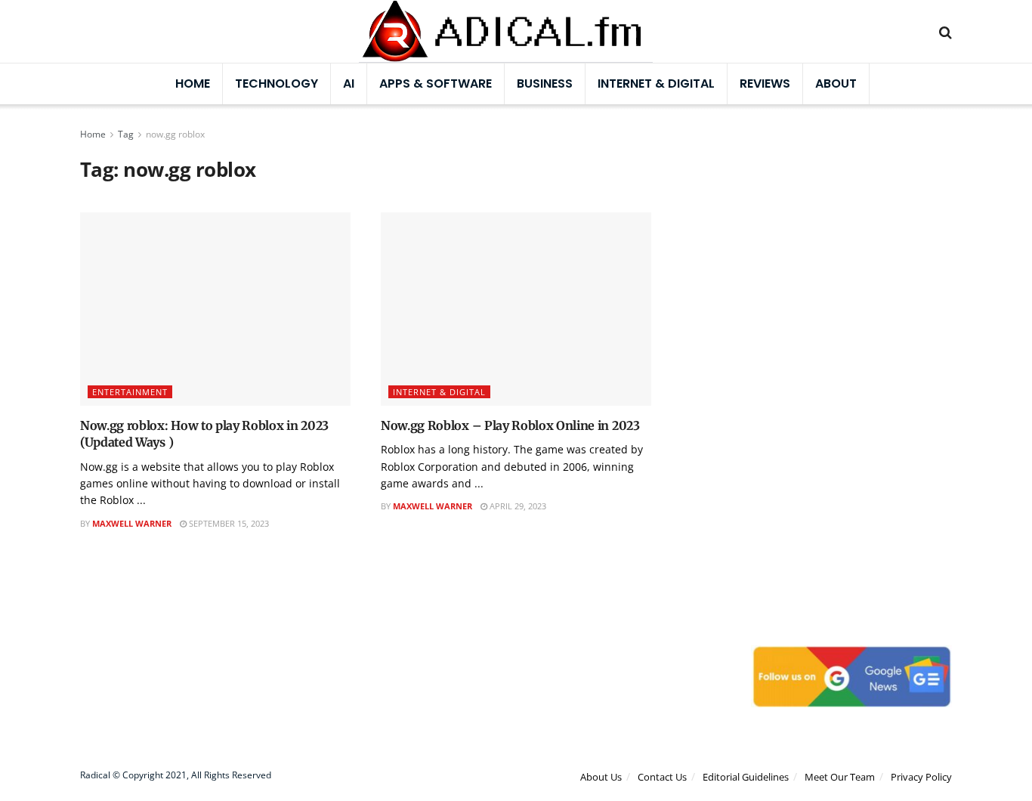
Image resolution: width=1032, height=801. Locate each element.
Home (192, 83)
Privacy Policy (921, 777)
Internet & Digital (656, 83)
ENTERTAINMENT (130, 391)
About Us (601, 777)
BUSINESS (545, 83)
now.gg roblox (175, 134)
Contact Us (662, 777)
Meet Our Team (840, 777)
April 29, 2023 (516, 506)
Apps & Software (435, 83)
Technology (276, 83)
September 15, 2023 (228, 523)
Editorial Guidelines (746, 777)
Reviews (765, 83)
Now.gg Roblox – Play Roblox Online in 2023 (510, 425)
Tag (126, 134)
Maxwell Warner (131, 523)
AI (348, 83)
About (836, 83)
